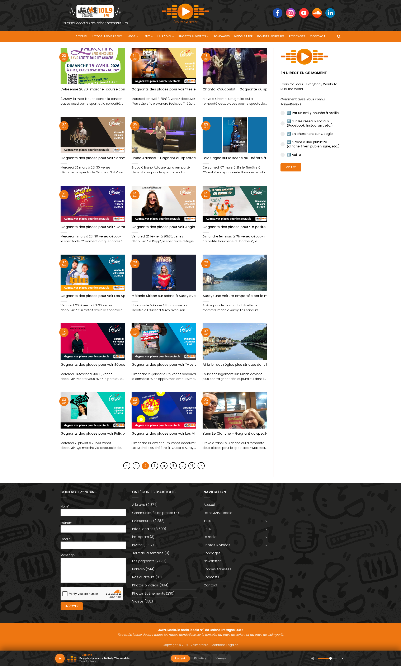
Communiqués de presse (152, 512)
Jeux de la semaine (148, 553)
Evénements (142, 520)
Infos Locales (142, 528)
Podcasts (297, 36)
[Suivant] (201, 465)
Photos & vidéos (192, 36)
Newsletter (243, 36)
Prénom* (67, 523)
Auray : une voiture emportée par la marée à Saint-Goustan (254, 296)
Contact (317, 36)
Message (68, 555)
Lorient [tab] (180, 658)
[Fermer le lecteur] (342, 658)
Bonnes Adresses (270, 36)
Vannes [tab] (221, 658)
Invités (137, 545)
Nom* (65, 506)
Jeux (146, 36)
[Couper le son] (313, 658)
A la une (138, 504)
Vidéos (137, 601)
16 (191, 465)
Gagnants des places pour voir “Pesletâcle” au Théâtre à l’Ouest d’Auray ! (195, 89)
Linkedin (138, 569)
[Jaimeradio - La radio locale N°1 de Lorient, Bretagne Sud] (95, 11)
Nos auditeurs (143, 577)
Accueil (82, 36)
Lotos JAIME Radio (107, 36)
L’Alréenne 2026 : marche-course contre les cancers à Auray (113, 89)
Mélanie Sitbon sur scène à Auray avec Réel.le (171, 296)
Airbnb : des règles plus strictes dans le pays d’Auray (247, 364)
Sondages (221, 36)
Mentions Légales (225, 645)
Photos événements (148, 593)
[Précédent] (126, 465)
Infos (131, 36)
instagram (140, 536)
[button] (338, 36)
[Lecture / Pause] (60, 658)
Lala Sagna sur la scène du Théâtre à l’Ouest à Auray (248, 158)
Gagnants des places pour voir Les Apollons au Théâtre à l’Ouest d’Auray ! (124, 296)
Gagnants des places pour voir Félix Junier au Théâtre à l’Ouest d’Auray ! (122, 433)
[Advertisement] (310, 239)
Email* (65, 539)
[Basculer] (266, 520)
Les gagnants (143, 561)
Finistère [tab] (200, 658)
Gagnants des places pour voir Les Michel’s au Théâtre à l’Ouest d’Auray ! (194, 433)
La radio (164, 36)
